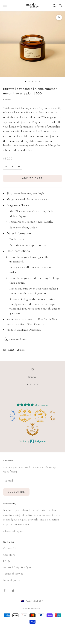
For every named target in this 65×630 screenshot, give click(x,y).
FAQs (6, 561)
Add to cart (32, 178)
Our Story (9, 554)
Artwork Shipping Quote (18, 567)
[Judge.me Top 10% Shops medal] (17, 429)
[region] (32, 373)
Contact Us (10, 548)
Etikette (7, 99)
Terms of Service (13, 573)
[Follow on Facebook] (4, 590)
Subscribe (16, 491)
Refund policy (11, 580)
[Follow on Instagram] (13, 590)
